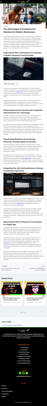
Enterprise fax (19, 91)
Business (5, 26)
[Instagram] (27, 373)
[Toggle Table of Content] (16, 84)
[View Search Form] (45, 2)
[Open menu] (1, 2)
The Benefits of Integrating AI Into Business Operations (37, 268)
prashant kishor (8, 302)
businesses (6, 242)
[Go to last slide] (4, 296)
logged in (10, 325)
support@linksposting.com (23, 376)
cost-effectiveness (26, 158)
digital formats (20, 203)
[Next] (43, 296)
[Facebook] (20, 373)
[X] (23, 373)
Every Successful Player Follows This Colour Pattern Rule (10, 268)
